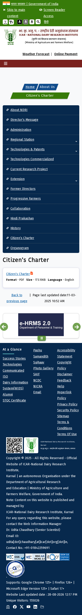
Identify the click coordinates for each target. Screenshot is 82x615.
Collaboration (20, 209)
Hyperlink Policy (64, 395)
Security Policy (68, 410)
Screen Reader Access (54, 13)
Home (30, 87)
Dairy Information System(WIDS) (15, 385)
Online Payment (65, 54)
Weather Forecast (36, 54)
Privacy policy (67, 404)
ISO (5, 376)
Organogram (19, 248)
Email (37, 392)
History (15, 228)
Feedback (64, 380)
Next (77, 327)
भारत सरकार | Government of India (34, 4)
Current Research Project (29, 169)
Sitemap (63, 416)
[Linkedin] (36, 607)
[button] (5, 21)
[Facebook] (16, 607)
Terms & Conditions (64, 425)
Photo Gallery (43, 368)
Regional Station (22, 140)
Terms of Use (67, 434)
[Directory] (43, 607)
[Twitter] (23, 607)
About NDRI (19, 110)
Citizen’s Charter (22, 238)
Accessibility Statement (66, 353)
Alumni (8, 394)
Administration (20, 130)
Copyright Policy (64, 365)
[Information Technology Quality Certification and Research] (57, 557)
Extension (17, 179)
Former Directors (23, 189)
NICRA (37, 386)
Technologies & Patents (27, 149)
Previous (4, 327)
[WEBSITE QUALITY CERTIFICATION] (15, 569)
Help (60, 386)
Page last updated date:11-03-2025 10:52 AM (54, 298)
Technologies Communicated (13, 367)
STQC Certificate (14, 400)
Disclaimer (64, 374)
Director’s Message (24, 120)
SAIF (36, 374)
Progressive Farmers (25, 199)
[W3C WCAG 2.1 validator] (35, 557)
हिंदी (46, 22)
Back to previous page (16, 298)
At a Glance (12, 349)
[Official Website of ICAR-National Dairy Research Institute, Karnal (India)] (41, 37)
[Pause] (42, 338)
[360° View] (9, 607)
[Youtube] (30, 607)
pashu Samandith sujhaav (40, 356)
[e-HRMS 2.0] (41, 324)
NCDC (37, 380)
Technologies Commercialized (32, 159)
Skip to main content (16, 13)
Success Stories (14, 358)
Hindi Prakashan (22, 218)
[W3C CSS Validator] (15, 557)
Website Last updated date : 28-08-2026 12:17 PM (41, 521)
